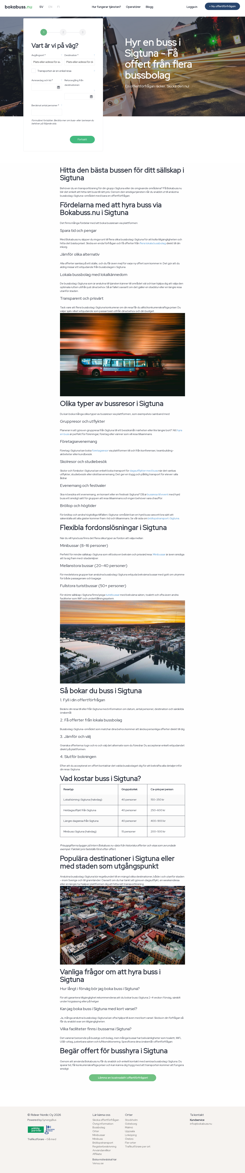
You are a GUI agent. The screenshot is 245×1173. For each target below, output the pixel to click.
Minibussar (159, 554)
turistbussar (113, 595)
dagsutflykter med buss (144, 470)
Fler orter (130, 1142)
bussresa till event (157, 494)
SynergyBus (49, 1120)
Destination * (71, 55)
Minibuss (97, 1139)
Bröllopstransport (102, 1142)
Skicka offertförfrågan (105, 1120)
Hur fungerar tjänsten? (106, 7)
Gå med (51, 1139)
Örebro (129, 1139)
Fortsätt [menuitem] (82, 139)
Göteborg (131, 1123)
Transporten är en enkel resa (54, 71)
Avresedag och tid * (42, 80)
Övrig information (102, 1123)
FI (58, 7)
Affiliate (97, 1154)
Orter (95, 1131)
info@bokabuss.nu (201, 1123)
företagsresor (100, 450)
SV (41, 7)
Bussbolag (98, 1127)
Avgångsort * (39, 55)
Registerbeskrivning (104, 1146)
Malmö (129, 1127)
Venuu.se (98, 1163)
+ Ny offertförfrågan (222, 6)
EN (50, 7)
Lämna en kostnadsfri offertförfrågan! (122, 1078)
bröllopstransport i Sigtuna (163, 518)
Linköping (131, 1135)
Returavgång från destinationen (73, 82)
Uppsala (130, 1131)
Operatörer (133, 7)
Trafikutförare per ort (137, 1146)
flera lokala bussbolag (153, 243)
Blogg (149, 7)
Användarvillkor (101, 1150)
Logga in (191, 7)
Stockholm (131, 1120)
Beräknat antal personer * (45, 105)
